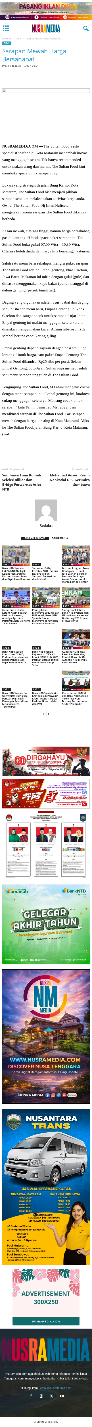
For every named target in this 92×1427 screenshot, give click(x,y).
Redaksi (16, 65)
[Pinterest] (27, 77)
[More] (79, 77)
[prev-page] (43, 714)
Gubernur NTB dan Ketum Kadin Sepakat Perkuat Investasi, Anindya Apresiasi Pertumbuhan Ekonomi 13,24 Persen (16, 616)
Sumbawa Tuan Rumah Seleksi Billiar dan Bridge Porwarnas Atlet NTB (21, 482)
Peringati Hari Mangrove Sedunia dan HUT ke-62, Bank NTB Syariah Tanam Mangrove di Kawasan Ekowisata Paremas (45, 616)
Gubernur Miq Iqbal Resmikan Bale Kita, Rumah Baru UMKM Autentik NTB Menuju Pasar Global (74, 657)
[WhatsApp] (37, 77)
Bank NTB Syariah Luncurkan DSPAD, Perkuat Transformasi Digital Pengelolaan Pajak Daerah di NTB (15, 657)
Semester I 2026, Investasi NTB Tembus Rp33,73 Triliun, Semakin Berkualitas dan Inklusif (45, 574)
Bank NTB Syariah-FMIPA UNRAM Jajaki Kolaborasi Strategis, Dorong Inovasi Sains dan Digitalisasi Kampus (16, 574)
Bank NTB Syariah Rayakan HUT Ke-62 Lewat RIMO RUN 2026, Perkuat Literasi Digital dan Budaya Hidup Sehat (45, 658)
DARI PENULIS (60, 538)
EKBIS (18, 38)
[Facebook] (6, 77)
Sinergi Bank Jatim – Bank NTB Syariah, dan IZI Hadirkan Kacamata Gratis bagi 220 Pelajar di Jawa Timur (75, 615)
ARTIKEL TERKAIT (35, 538)
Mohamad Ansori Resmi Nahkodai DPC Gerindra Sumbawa (70, 480)
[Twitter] (17, 77)
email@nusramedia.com (55, 1388)
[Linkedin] (47, 77)
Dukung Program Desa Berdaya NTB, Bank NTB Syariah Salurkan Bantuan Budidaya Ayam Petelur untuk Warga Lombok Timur (75, 575)
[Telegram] (58, 77)
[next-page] (48, 714)
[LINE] (68, 77)
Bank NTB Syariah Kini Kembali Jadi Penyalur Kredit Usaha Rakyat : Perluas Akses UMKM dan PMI (45, 698)
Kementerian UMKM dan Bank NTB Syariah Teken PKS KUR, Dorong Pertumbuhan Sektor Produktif (75, 698)
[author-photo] (46, 510)
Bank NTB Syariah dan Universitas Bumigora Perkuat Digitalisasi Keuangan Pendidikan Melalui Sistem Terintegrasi (15, 699)
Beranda (6, 38)
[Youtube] (61, 1396)
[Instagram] (41, 1396)
